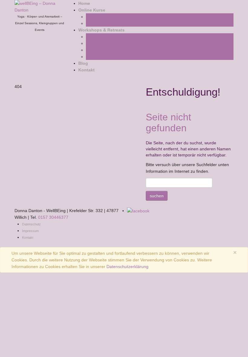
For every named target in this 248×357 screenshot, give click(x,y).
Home (84, 3)
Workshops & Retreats (101, 30)
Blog (83, 63)
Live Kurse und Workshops (114, 56)
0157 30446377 (53, 217)
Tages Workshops (104, 49)
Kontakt (86, 69)
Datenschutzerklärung (127, 266)
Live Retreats (99, 36)
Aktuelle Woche (102, 16)
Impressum (30, 231)
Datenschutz (31, 224)
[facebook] (138, 210)
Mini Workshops (102, 43)
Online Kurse (91, 10)
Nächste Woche (102, 23)
